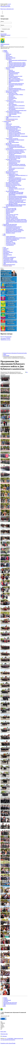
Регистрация (3, 33)
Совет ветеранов (12, 114)
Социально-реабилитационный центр (17, 110)
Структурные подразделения (12, 126)
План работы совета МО (11, 216)
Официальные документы (12, 138)
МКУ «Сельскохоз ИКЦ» (14, 78)
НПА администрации (14, 142)
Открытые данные (10, 120)
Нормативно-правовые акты (15, 198)
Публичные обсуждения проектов (17, 147)
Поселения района (10, 67)
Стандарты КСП (10, 245)
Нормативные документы (15, 130)
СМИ (7, 117)
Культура (11, 70)
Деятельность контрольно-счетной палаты (16, 237)
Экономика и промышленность (16, 79)
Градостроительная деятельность (16, 83)
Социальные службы (11, 100)
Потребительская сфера (14, 81)
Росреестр (11, 99)
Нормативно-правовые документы (17, 152)
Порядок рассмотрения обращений (17, 133)
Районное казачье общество (15, 112)
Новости (8, 213)
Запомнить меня (6, 29)
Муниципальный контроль (15, 88)
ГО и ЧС (11, 87)
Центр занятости (12, 104)
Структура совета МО (11, 208)
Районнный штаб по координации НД (15, 230)
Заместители (9, 123)
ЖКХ (10, 82)
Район (4, 354)
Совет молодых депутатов (12, 214)
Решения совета (9, 212)
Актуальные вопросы (14, 131)
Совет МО (5, 207)
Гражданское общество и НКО (13, 116)
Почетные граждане (10, 57)
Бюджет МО (9, 143)
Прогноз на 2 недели (5, 339)
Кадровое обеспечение (11, 159)
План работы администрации (13, 183)
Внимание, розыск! (10, 232)
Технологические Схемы (14, 158)
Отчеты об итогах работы (15, 132)
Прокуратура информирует (12, 90)
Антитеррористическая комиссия (13, 226)
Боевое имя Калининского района (16, 66)
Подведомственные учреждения (13, 127)
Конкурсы (11, 170)
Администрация (7, 121)
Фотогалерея (6, 355)
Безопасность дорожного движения (14, 229)
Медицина (11, 74)
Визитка (8, 55)
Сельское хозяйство (13, 77)
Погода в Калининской (6, 336)
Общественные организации (12, 111)
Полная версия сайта (5, 6)
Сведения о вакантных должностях (17, 164)
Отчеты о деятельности (11, 240)
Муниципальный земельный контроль (18, 196)
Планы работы (9, 241)
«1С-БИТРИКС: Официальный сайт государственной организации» (12, 1039)
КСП (4, 235)
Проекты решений (10, 210)
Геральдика (8, 54)
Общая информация (10, 236)
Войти (2, 16)
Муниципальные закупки (12, 171)
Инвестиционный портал (12, 119)
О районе (5, 51)
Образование (12, 71)
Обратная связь (4, 1033)
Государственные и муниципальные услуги (16, 149)
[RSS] (26, 372)
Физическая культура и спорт (15, 76)
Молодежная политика (14, 72)
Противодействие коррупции (10, 224)
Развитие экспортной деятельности (17, 89)
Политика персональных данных (13, 185)
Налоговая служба (13, 93)
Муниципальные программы (12, 144)
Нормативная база (13, 163)
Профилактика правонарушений (13, 231)
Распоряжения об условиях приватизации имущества (15, 181)
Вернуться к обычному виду (7, 8)
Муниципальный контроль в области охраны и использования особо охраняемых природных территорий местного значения (17, 201)
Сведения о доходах (10, 186)
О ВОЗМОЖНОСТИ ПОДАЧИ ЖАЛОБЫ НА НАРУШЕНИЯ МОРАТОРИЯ (16, 193)
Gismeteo (8, 338)
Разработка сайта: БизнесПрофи (8, 1043)
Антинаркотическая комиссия (13, 228)
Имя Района (9, 59)
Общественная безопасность (9, 225)
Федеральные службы (11, 92)
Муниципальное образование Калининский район (15, 353)
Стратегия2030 (9, 148)
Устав (7, 52)
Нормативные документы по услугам (17, 157)
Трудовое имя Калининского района (17, 65)
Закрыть (2, 36)
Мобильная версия (5, 44)
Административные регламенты (16, 150)
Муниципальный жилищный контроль (18, 197)
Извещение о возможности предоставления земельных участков (17, 178)
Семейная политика (13, 73)
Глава (7, 122)
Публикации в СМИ (10, 243)
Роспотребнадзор (13, 98)
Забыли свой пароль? (5, 35)
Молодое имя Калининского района (17, 62)
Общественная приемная (12, 128)
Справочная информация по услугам (17, 155)
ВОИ (10, 115)
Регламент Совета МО (11, 209)
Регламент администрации (12, 182)
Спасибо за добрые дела (14, 134)
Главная (5, 50)
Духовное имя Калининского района (17, 63)
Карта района (9, 56)
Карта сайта (3, 1031)
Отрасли (8, 68)
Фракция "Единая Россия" (12, 218)
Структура (8, 125)
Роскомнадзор (12, 97)
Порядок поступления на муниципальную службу (14, 161)
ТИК (4, 234)
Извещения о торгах (10, 172)
